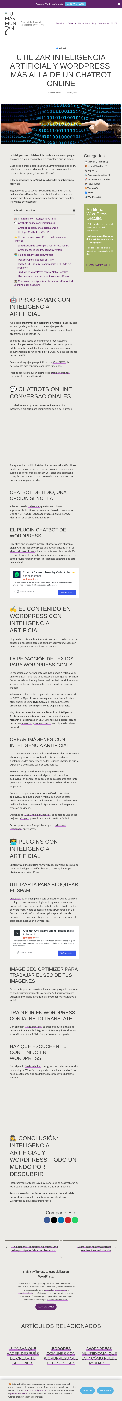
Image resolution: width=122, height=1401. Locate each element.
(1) (97, 179)
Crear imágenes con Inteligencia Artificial (40, 250)
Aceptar (87, 1391)
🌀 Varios (61, 48)
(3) (97, 175)
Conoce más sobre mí (57, 1300)
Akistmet (15, 898)
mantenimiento (26, 1293)
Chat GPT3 (59, 362)
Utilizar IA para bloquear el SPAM (36, 260)
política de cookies (19, 1394)
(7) (90, 171)
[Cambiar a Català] (114, 23)
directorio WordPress (22, 551)
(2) (96, 162)
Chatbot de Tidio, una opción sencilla (38, 228)
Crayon (24, 818)
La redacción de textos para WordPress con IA (43, 245)
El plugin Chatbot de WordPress (35, 232)
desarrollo (48, 1290)
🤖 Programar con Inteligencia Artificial (35, 218)
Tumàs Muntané (54, 93)
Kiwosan (26, 723)
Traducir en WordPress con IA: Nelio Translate (43, 272)
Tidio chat (33, 506)
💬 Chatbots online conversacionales (34, 223)
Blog (94, 23)
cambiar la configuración (35, 1390)
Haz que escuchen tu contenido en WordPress (43, 276)
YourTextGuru (42, 723)
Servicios (60, 23)
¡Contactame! (46, 1307)
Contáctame (103, 23)
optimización (61, 1290)
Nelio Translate (33, 1027)
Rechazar (105, 1391)
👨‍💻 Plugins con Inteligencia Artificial (33, 255)
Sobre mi (72, 23)
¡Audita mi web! (75, 4)
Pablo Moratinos (60, 373)
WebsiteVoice (32, 1066)
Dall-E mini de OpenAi (37, 815)
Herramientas (84, 23)
